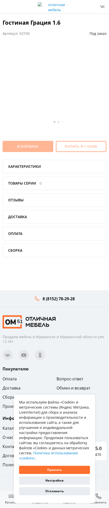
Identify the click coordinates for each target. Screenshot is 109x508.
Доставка (12, 388)
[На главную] (29, 321)
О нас (8, 437)
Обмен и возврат (73, 388)
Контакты (12, 446)
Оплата (10, 379)
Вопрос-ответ (70, 379)
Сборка (10, 397)
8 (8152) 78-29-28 (59, 299)
